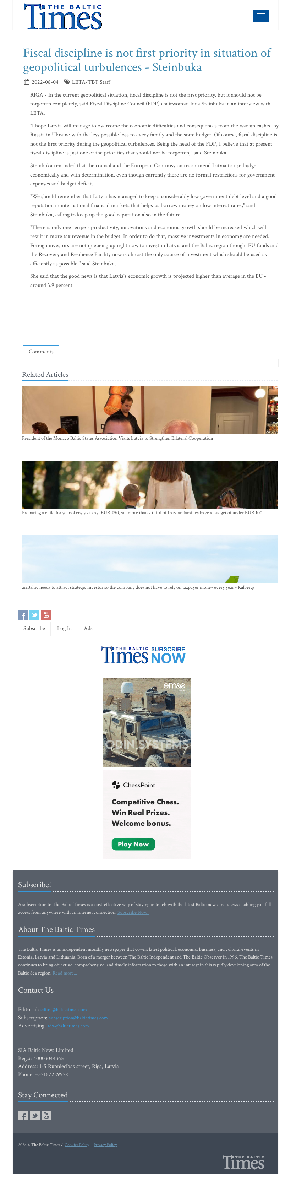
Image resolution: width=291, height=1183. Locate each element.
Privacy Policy (105, 1144)
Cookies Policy (77, 1144)
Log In (64, 628)
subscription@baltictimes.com (78, 1018)
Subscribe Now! (133, 912)
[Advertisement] (152, 319)
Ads (88, 628)
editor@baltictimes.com (63, 1009)
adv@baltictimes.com (68, 1026)
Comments (41, 352)
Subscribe (34, 628)
